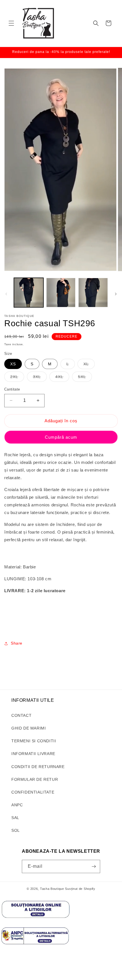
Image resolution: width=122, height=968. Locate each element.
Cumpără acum (61, 437)
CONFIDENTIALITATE (32, 792)
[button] (11, 23)
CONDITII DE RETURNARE (38, 766)
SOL (15, 830)
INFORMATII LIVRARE (33, 753)
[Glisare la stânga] (6, 294)
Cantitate (12, 389)
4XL (62, 378)
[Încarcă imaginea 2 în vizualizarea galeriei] (61, 292)
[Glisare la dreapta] (116, 294)
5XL (85, 378)
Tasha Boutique (52, 888)
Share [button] (16, 643)
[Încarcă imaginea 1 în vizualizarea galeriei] (28, 292)
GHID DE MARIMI (28, 728)
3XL (40, 378)
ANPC (17, 805)
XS (13, 364)
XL (89, 365)
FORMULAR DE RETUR (34, 779)
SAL (15, 817)
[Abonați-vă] (93, 866)
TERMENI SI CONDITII (33, 741)
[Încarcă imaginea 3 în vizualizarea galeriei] (93, 292)
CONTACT (21, 715)
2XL (17, 378)
